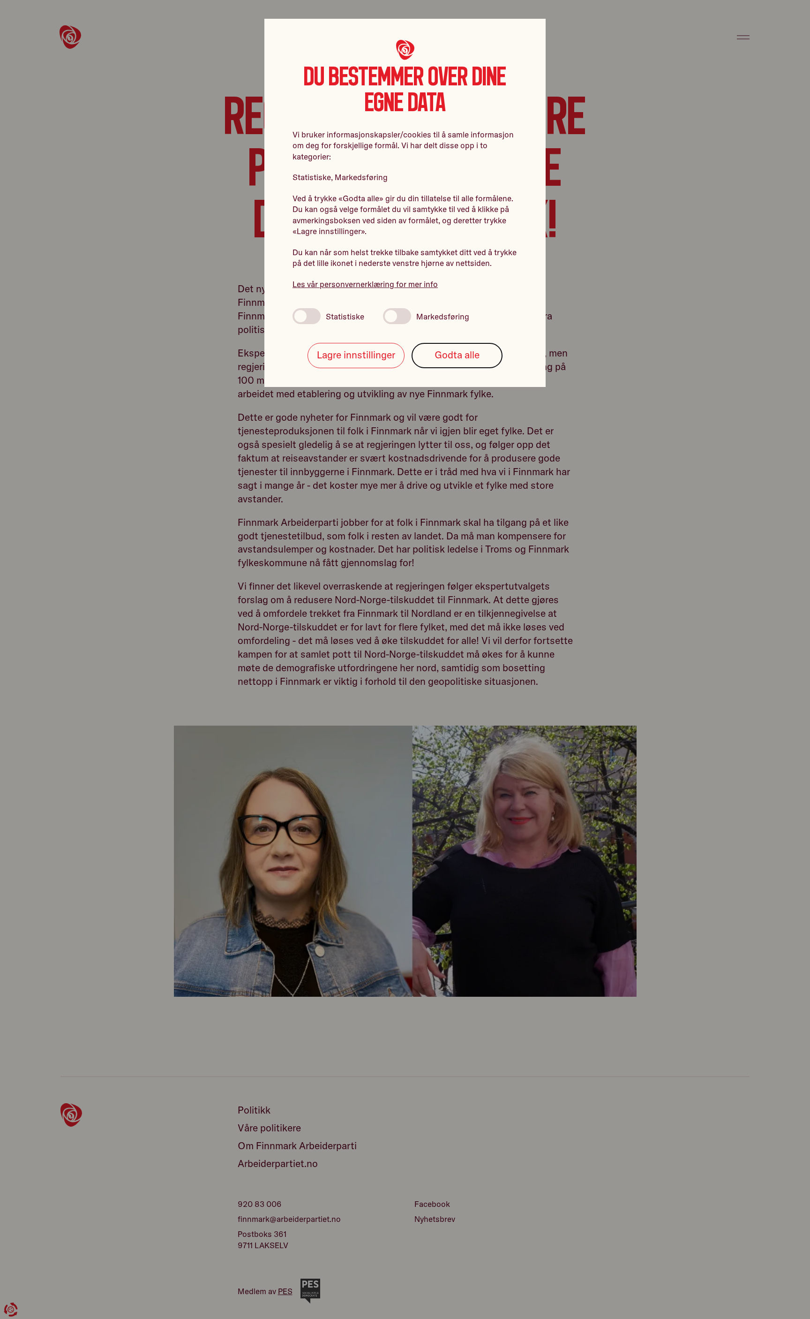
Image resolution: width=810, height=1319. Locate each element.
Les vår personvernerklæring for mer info (365, 284)
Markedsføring (442, 316)
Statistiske (345, 316)
